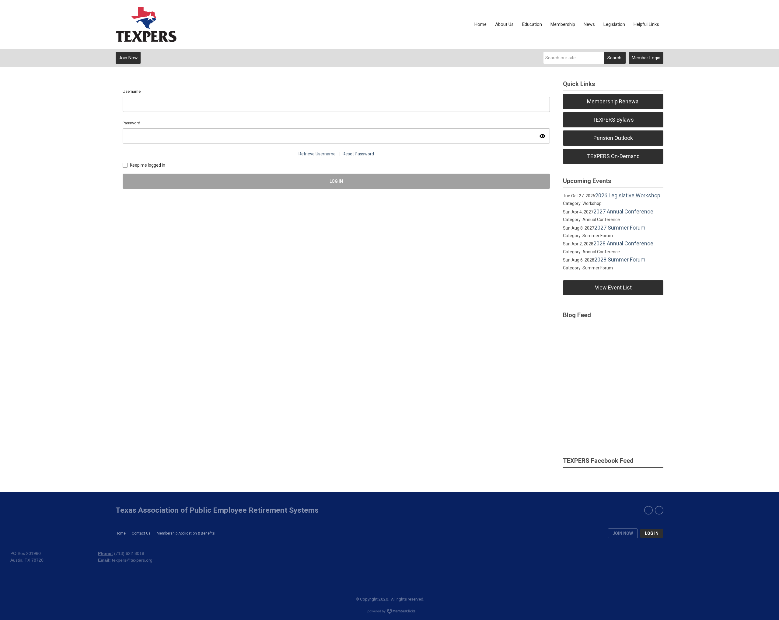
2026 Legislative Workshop (627, 195)
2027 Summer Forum (619, 227)
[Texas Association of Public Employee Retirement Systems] (146, 24)
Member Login (646, 58)
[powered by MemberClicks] (389, 611)
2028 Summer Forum (619, 259)
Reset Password (358, 153)
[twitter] (659, 510)
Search (614, 58)
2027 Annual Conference (623, 211)
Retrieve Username (317, 153)
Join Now (128, 58)
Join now (623, 533)
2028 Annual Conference (623, 243)
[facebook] (648, 510)
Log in (651, 533)
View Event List (613, 287)
